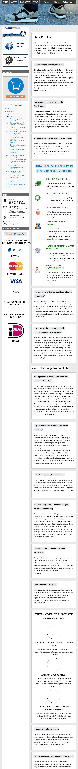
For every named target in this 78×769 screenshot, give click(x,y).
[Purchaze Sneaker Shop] (14, 37)
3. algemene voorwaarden (13, 114)
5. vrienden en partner (12, 187)
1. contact (8, 108)
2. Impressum (9, 111)
